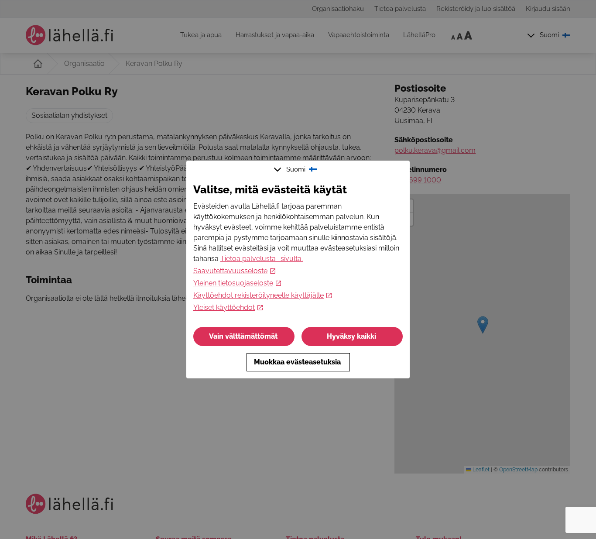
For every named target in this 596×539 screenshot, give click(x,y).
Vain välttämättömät (243, 336)
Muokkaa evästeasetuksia (297, 362)
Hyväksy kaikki (351, 336)
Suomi (295, 169)
